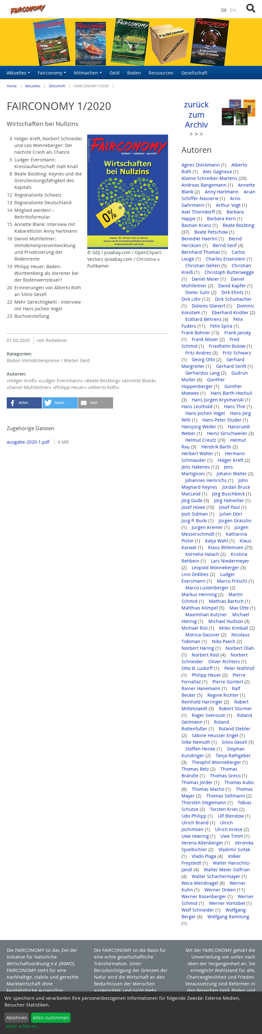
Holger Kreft (231, 460)
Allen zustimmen (51, 1018)
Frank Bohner (196, 333)
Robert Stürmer (235, 708)
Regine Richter (223, 695)
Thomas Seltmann (226, 796)
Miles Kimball (234, 628)
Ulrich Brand (195, 823)
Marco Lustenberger (207, 588)
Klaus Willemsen (226, 547)
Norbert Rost (206, 655)
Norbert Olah (240, 648)
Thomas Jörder (197, 782)
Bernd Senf (225, 245)
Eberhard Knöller (231, 312)
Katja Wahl (217, 541)
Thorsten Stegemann (204, 802)
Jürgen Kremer (208, 527)
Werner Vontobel (227, 903)
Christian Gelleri (203, 265)
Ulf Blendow (231, 816)
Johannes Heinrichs (206, 480)
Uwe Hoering (195, 836)
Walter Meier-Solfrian (227, 870)
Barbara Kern (222, 218)
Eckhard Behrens (204, 319)
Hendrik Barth (217, 447)
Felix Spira (222, 326)
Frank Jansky (237, 333)
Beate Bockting (238, 225)
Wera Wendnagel (200, 883)
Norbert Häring (198, 648)
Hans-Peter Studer (222, 420)
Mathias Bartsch (227, 601)
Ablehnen (16, 1018)
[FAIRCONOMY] (87, 9)
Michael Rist (195, 628)
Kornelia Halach (202, 554)
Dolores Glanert (209, 306)
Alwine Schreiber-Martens (210, 178)
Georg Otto (204, 359)
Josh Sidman (195, 514)
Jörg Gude (192, 500)
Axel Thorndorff (198, 212)
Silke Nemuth (196, 742)
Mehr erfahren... (23, 1026)
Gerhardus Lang (203, 373)
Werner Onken (220, 890)
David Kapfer (232, 286)
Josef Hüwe (193, 507)
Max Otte (239, 608)
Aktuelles (32, 86)
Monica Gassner (203, 635)
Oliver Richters (224, 661)
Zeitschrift (57, 86)
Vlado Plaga (205, 856)
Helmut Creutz (201, 440)
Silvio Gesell (235, 742)
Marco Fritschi (233, 581)
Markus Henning (199, 594)
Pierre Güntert (228, 682)
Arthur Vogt (229, 205)
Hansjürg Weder (199, 427)
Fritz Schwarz (237, 353)
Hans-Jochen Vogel (205, 413)
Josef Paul (230, 507)
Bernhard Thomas (201, 252)
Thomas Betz (195, 769)
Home (12, 86)
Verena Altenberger (203, 843)
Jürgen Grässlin (235, 520)
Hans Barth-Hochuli (231, 393)
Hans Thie (235, 406)
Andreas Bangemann (204, 185)
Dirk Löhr (191, 299)
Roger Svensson (209, 715)
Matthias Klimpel (200, 608)
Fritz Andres (198, 353)
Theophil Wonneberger (217, 762)
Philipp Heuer (207, 675)
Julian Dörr (232, 514)
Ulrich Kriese (229, 829)
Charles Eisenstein (226, 259)
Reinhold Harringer (202, 702)
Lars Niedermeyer (230, 561)
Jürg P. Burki (194, 520)
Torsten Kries (224, 809)
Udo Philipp (194, 816)
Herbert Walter (198, 453)
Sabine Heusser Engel (216, 735)
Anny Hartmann (222, 192)
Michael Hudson (226, 621)
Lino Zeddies (195, 574)
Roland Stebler (234, 729)
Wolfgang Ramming (228, 916)
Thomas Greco (226, 776)
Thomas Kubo (239, 782)
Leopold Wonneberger (216, 567)
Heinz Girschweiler (228, 433)
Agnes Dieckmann (201, 165)
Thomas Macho (209, 789)
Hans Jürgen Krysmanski (218, 400)
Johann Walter (232, 473)
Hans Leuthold (197, 406)
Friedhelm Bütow (228, 346)
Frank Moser (206, 339)
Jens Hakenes (196, 467)
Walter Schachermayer (217, 876)
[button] (24, 402)
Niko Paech (224, 641)
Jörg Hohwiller (229, 500)
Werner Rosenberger (204, 896)
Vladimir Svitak (234, 849)
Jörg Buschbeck (229, 494)
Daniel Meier (206, 279)
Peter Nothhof (239, 668)
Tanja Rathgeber (233, 755)
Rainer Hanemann (201, 688)
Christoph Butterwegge (229, 272)
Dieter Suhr (198, 292)
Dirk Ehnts (233, 292)
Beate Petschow (211, 232)
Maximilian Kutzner (206, 614)
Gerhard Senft (232, 366)
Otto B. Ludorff (197, 668)
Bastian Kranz (196, 225)
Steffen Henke (201, 749)
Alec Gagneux (218, 171)
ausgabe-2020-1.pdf (29, 442)
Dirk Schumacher (233, 299)
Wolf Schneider (198, 910)
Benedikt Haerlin (200, 239)
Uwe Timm (232, 836)
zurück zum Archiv (196, 114)
